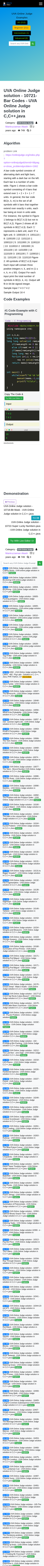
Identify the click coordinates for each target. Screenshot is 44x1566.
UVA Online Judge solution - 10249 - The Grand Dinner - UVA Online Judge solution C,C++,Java (21, 1100)
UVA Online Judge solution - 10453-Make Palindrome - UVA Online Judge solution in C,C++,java (22, 1440)
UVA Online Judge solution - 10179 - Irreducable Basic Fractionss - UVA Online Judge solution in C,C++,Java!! (21, 1005)
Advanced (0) (21, 38)
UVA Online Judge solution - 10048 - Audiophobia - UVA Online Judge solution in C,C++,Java (21, 703)
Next (35, 518)
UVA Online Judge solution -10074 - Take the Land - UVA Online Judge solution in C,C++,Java (21, 759)
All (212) (21, 22)
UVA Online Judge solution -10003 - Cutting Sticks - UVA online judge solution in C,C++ (21, 570)
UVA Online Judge (25, 123)
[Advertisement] (22, 60)
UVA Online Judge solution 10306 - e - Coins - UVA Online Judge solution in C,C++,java (22, 1232)
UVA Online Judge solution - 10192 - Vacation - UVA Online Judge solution (21, 1024)
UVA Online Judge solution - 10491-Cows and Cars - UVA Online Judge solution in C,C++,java (21, 1488)
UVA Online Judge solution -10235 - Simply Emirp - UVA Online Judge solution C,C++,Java (21, 1090)
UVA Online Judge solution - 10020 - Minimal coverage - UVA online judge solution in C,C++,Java (22, 627)
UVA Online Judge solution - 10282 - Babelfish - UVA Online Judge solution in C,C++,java (21, 1175)
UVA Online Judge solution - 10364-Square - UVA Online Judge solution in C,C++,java (21, 1336)
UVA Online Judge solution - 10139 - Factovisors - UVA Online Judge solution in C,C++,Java (21, 892)
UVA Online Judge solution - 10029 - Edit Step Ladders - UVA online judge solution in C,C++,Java (22, 646)
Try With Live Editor (13, 398)
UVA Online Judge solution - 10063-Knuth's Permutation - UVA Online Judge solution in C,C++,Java (21, 731)
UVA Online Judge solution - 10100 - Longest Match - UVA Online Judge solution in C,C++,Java (22, 807)
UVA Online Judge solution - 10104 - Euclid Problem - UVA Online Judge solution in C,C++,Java (21, 825)
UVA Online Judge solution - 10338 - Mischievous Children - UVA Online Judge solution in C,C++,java (21, 1279)
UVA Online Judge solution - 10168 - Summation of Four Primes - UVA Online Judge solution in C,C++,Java (21, 948)
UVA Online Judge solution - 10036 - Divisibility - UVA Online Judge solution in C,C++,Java (21, 665)
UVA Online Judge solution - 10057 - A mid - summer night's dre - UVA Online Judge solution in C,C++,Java (22, 721)
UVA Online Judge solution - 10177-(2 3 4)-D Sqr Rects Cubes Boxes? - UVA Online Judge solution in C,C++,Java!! (22, 996)
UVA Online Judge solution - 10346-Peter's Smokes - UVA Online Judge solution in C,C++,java (21, 1317)
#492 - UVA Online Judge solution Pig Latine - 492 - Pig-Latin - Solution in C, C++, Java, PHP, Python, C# (22, 674)
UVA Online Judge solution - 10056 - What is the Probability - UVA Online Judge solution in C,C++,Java (21, 712)
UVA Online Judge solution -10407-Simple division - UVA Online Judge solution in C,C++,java (21, 1412)
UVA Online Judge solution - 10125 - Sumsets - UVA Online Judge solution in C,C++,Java (21, 835)
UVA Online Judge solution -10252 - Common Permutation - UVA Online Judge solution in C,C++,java (21, 1109)
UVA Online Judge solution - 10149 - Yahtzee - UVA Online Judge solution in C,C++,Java (21, 911)
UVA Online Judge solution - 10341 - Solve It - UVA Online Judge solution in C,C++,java (21, 1298)
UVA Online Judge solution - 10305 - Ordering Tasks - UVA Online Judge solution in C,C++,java (22, 1223)
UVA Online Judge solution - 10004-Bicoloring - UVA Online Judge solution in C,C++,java (20, 589)
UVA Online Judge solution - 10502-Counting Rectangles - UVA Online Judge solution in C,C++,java (21, 1516)
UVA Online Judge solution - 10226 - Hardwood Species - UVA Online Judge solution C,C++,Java (21, 1071)
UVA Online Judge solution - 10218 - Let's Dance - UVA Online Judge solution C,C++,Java (21, 1062)
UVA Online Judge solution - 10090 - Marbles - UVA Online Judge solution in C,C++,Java (21, 788)
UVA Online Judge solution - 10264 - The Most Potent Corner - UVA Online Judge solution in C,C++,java (21, 1147)
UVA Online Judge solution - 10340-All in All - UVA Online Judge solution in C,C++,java (21, 1289)
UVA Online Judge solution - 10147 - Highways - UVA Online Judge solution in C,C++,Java (21, 901)
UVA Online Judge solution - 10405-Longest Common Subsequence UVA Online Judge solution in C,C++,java (21, 1402)
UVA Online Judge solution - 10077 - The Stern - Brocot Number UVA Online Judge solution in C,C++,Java (22, 769)
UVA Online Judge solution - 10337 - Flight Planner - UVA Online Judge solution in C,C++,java (21, 1270)
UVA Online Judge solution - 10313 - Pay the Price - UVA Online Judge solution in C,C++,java (21, 1242)
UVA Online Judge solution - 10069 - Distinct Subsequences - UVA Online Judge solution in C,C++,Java (21, 750)
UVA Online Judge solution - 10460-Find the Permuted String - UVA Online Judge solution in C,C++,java (21, 1450)
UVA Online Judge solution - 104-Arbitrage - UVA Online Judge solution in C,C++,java (20, 1383)
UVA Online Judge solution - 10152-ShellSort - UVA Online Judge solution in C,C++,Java (21, 920)
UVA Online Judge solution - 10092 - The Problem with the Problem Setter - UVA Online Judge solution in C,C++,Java (21, 797)
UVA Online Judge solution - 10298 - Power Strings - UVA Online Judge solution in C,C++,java (21, 1194)
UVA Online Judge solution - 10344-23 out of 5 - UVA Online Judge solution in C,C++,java (22, 1308)
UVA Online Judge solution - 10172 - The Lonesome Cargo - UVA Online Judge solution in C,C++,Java (21, 977)
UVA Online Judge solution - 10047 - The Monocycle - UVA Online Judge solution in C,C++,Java (21, 693)
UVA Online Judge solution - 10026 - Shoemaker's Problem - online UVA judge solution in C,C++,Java (21, 636)
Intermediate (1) (21, 33)
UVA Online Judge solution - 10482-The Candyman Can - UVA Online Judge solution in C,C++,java (21, 1469)
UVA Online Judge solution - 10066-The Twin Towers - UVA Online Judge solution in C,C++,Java (22, 740)
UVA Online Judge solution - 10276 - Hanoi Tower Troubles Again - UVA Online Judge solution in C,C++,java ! (21, 1166)
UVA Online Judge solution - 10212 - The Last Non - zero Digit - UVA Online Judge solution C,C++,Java (21, 1052)
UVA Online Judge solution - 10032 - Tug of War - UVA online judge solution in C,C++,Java (21, 655)
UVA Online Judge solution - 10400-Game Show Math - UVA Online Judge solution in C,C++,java (21, 1393)
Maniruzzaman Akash (17, 126)
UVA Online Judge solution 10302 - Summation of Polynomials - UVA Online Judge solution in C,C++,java (21, 1204)
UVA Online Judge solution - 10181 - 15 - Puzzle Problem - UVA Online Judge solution (21, 1015)
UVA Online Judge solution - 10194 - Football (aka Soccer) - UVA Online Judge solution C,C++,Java (21, 1034)
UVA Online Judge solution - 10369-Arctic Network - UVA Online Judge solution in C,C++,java (22, 1355)
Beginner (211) (22, 28)
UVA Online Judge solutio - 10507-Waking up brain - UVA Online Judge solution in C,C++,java (21, 1544)
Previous (11, 502)
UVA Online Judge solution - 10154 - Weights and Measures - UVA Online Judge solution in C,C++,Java (21, 930)
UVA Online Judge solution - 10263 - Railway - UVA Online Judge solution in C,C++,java (21, 1138)
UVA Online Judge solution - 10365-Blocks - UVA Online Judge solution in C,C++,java (21, 1346)
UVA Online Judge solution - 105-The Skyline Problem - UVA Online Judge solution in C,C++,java (22, 1506)
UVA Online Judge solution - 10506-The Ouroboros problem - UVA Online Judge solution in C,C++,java (21, 1535)
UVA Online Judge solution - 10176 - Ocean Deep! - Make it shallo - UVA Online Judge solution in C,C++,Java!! (21, 986)
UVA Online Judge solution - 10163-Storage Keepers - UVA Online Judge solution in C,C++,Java (22, 939)
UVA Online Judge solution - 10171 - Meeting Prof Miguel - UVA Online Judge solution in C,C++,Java (21, 958)
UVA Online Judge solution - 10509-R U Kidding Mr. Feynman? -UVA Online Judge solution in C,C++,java (21, 1554)
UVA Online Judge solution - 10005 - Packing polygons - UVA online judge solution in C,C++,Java (22, 608)
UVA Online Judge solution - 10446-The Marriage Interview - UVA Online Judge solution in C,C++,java (21, 1421)
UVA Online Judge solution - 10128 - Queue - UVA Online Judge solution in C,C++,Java (21, 844)
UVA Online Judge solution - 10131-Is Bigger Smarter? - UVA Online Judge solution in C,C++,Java (22, 873)
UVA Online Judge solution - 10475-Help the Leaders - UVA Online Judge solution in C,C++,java (22, 1459)
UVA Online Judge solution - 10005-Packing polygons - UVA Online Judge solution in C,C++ (20, 598)
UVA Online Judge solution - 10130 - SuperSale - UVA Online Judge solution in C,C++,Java (21, 854)
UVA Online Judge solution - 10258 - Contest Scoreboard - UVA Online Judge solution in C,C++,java (21, 1119)
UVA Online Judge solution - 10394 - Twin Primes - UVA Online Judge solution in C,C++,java (21, 1374)
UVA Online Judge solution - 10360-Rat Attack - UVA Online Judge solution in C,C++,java (21, 1327)
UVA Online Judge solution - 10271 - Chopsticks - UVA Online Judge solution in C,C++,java (21, 1156)
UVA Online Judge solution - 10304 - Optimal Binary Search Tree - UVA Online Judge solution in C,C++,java (21, 1213)
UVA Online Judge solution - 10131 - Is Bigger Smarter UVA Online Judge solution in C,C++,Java (21, 863)
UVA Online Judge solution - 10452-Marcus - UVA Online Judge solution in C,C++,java (21, 1431)
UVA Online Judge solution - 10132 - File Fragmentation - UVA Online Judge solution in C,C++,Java (21, 882)
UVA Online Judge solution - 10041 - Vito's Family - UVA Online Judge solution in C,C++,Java (21, 684)
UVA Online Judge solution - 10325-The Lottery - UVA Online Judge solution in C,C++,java (21, 1251)
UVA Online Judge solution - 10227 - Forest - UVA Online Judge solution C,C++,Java (21, 1081)
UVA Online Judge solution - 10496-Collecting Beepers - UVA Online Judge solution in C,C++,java (21, 1497)
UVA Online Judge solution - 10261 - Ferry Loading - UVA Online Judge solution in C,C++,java (21, 1128)
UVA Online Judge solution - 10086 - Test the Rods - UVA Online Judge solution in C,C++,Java (21, 778)
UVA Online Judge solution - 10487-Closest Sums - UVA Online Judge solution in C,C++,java (21, 1478)
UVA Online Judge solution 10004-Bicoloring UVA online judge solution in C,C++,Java (20, 580)
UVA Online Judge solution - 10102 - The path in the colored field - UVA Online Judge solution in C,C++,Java (21, 816)
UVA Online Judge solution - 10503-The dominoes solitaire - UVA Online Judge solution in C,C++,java (21, 1525)
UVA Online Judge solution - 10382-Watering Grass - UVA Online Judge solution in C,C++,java (21, 1365)
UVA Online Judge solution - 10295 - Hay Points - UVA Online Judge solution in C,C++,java (21, 1185)
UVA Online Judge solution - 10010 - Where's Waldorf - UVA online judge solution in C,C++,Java (21, 617)
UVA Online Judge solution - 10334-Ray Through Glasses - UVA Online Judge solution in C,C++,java (21, 1261)
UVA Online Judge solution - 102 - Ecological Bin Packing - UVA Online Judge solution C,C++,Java (21, 1043)
